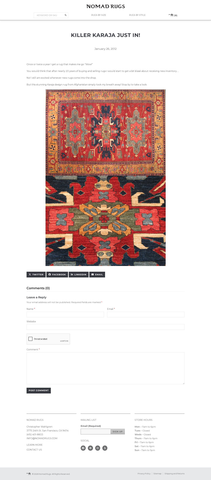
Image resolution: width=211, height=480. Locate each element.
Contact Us (34, 449)
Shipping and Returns (174, 474)
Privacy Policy (144, 474)
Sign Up (118, 431)
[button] (65, 15)
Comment (33, 349)
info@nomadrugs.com (42, 438)
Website (31, 321)
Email (111, 309)
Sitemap (157, 474)
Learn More (35, 444)
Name (31, 309)
